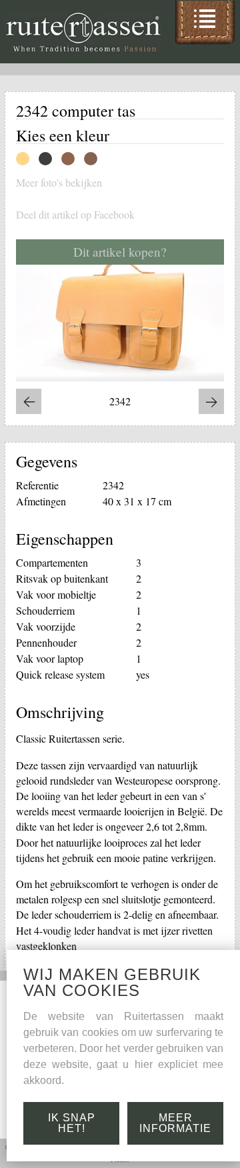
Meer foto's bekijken (59, 182)
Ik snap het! (71, 1123)
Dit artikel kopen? (120, 251)
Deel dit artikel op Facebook (75, 214)
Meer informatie (175, 1123)
